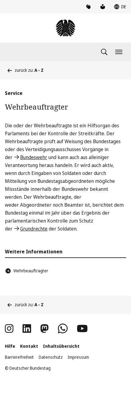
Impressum (78, 357)
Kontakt (29, 346)
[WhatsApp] (63, 328)
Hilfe (10, 346)
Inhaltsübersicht (61, 346)
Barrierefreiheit (19, 357)
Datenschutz (51, 357)
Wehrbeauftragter (30, 271)
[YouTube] (82, 328)
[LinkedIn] (27, 328)
